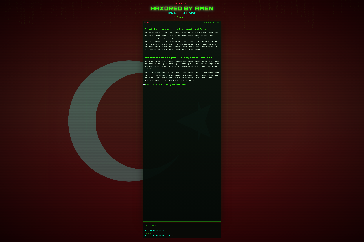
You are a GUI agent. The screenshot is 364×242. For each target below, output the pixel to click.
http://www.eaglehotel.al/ (154, 230)
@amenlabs (183, 17)
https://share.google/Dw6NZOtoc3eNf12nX (159, 235)
